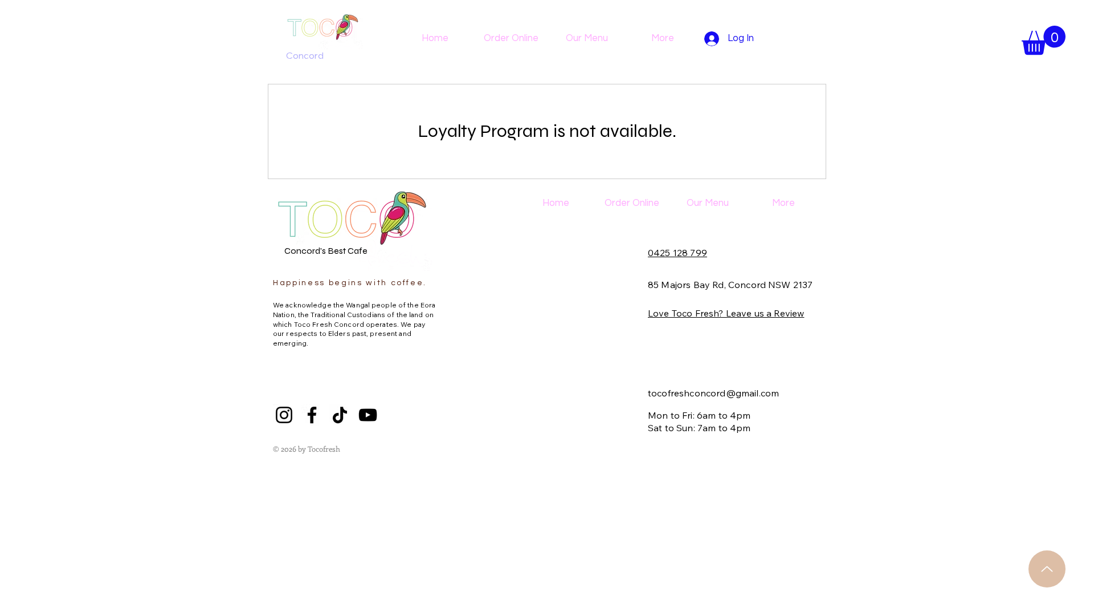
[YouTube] (368, 415)
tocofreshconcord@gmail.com (713, 393)
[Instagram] (284, 415)
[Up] (1047, 568)
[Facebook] (312, 415)
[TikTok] (340, 415)
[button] (1044, 40)
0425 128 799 (677, 252)
